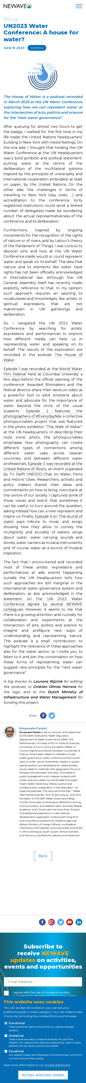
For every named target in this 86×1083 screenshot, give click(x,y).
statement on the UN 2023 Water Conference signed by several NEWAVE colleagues (43, 604)
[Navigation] (78, 6)
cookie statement (57, 1065)
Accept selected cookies (43, 1075)
